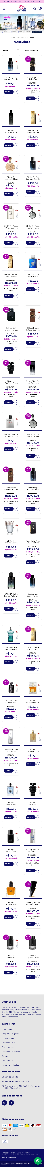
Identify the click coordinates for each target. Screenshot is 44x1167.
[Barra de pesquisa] (34, 9)
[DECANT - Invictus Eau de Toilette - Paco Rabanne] (16, 556)
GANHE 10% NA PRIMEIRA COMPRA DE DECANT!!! (22, 1)
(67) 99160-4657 (11, 1077)
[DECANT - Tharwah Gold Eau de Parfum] (38, 764)
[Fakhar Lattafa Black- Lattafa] (38, 456)
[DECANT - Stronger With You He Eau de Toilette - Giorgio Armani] (16, 917)
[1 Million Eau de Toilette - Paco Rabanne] (38, 669)
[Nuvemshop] (9, 1158)
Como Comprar (8, 1038)
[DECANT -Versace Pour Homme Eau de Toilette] (16, 817)
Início (12, 38)
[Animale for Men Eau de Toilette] (38, 562)
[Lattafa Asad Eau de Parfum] (38, 99)
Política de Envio (8, 1043)
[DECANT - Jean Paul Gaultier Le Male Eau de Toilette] (16, 662)
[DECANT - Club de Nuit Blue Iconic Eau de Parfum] (38, 289)
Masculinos (21, 38)
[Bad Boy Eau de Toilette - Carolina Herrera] (38, 924)
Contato (5, 1056)
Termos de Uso (8, 1047)
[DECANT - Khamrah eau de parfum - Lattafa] (38, 715)
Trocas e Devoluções (10, 1065)
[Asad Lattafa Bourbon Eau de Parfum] (16, 509)
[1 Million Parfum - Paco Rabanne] (16, 296)
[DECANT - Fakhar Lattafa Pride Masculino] (38, 243)
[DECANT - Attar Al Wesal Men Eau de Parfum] (16, 717)
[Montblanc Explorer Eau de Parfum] (38, 977)
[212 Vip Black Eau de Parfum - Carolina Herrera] (38, 402)
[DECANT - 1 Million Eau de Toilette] (38, 145)
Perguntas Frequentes (11, 1034)
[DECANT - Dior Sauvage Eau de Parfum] (16, 92)
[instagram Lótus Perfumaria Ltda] (4, 1103)
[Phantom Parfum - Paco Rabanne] (16, 402)
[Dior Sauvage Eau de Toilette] (38, 509)
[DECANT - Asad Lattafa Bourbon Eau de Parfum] (38, 343)
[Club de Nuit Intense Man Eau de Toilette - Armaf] (16, 349)
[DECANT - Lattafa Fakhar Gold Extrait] (16, 194)
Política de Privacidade (11, 1052)
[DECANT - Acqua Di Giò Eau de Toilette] (16, 243)
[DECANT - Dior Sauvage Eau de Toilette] (38, 192)
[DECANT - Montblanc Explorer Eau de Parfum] (16, 973)
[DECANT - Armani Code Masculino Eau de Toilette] (16, 864)
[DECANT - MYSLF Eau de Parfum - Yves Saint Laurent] (16, 145)
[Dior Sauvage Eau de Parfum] (38, 615)
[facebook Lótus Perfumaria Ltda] (11, 1103)
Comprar (9, 92)
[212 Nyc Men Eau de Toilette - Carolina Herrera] (38, 871)
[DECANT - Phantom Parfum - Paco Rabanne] (38, 817)
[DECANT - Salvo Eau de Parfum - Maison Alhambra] (16, 609)
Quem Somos (7, 1029)
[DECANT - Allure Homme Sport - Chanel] (16, 449)
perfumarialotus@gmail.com (17, 1081)
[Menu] (4, 9)
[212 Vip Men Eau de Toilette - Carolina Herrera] (16, 771)
